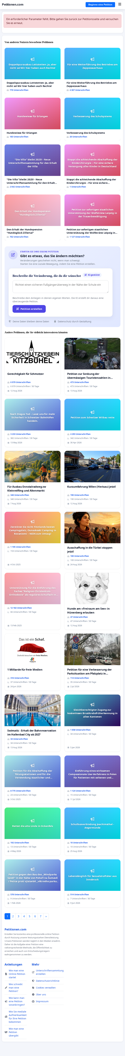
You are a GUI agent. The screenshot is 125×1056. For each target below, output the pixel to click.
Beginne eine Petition (100, 4)
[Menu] (119, 4)
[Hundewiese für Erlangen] (33, 119)
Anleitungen (13, 964)
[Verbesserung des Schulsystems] (92, 119)
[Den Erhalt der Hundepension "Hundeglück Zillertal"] (33, 218)
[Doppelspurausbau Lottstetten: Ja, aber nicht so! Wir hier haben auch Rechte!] (33, 71)
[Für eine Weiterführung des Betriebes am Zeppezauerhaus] (92, 71)
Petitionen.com (12, 4)
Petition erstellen (31, 308)
